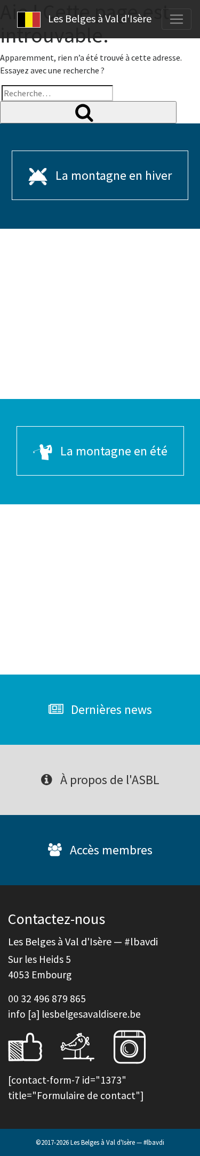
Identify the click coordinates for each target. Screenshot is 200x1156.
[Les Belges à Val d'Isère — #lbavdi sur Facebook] (33, 1045)
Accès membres (110, 850)
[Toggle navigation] (176, 19)
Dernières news (110, 709)
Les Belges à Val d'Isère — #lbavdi (117, 1142)
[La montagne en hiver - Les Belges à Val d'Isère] (100, 314)
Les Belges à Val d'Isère (98, 18)
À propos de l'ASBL (108, 779)
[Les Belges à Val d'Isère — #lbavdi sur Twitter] (85, 1045)
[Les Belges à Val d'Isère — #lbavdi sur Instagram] (138, 1045)
